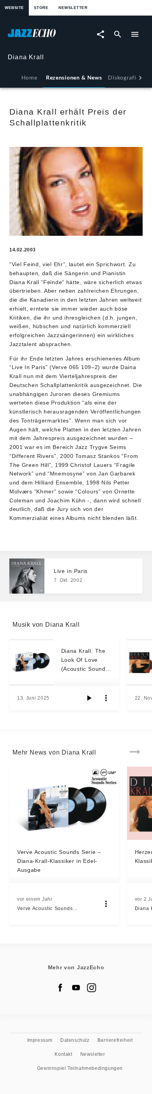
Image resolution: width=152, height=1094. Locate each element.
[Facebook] (60, 987)
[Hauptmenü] (135, 34)
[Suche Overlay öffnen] (117, 34)
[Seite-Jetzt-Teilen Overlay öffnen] (100, 34)
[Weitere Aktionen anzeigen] (106, 698)
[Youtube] (76, 987)
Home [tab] (29, 77)
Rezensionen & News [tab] (74, 77)
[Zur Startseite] (42, 37)
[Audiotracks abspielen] (89, 698)
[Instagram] (91, 987)
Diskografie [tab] (123, 77)
